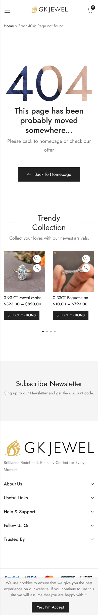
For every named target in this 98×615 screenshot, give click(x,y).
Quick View (37, 268)
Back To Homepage (52, 174)
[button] (43, 331)
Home (9, 26)
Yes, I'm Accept (50, 607)
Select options (22, 315)
